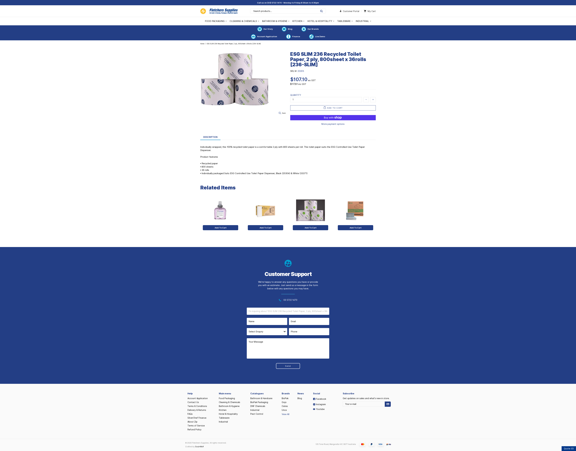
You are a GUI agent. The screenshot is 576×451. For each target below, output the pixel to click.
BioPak (285, 398)
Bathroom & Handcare (261, 398)
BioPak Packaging (259, 402)
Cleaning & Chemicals (229, 402)
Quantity (295, 95)
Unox (284, 410)
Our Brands (313, 29)
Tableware (224, 418)
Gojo (284, 402)
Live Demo (320, 36)
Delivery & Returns (197, 410)
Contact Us (193, 402)
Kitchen (222, 410)
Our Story (268, 29)
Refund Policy (194, 429)
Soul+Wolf (199, 446)
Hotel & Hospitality (228, 414)
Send (288, 366)
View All (285, 414)
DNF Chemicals (257, 406)
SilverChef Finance (197, 418)
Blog (290, 29)
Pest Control (256, 414)
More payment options (333, 124)
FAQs (190, 414)
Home (202, 44)
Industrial (223, 422)
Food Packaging (227, 398)
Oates (285, 406)
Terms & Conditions (197, 406)
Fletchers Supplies (219, 11)
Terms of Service (196, 425)
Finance (296, 36)
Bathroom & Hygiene (229, 406)
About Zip (192, 422)
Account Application (267, 36)
